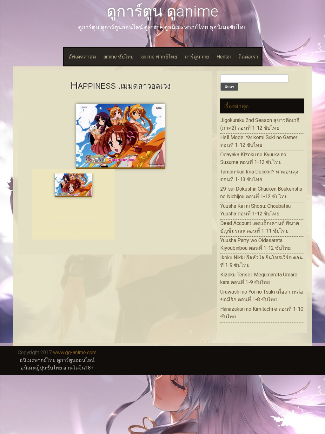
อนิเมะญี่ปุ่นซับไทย (41, 368)
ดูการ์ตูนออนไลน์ (76, 360)
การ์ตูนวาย (197, 57)
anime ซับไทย (118, 57)
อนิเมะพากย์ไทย (38, 360)
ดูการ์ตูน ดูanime (162, 11)
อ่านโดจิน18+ (78, 368)
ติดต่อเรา (248, 57)
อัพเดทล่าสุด (82, 57)
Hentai (223, 57)
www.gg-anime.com (74, 352)
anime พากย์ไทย (159, 57)
